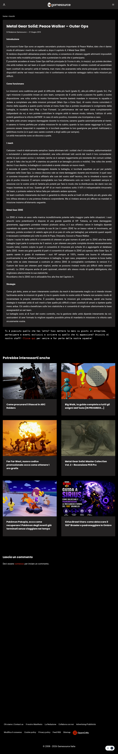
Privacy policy (44, 732)
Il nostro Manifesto (34, 724)
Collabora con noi (66, 724)
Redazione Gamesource (17, 32)
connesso (19, 563)
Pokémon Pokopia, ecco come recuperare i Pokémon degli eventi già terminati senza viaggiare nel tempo (29, 525)
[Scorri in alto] (112, 745)
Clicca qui (29, 338)
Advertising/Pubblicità (86, 724)
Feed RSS (57, 732)
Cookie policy (30, 732)
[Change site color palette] (110, 748)
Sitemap (67, 732)
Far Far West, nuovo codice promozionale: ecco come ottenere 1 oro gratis (27, 465)
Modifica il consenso (13, 732)
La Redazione (50, 724)
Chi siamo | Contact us (13, 724)
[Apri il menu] (113, 4)
